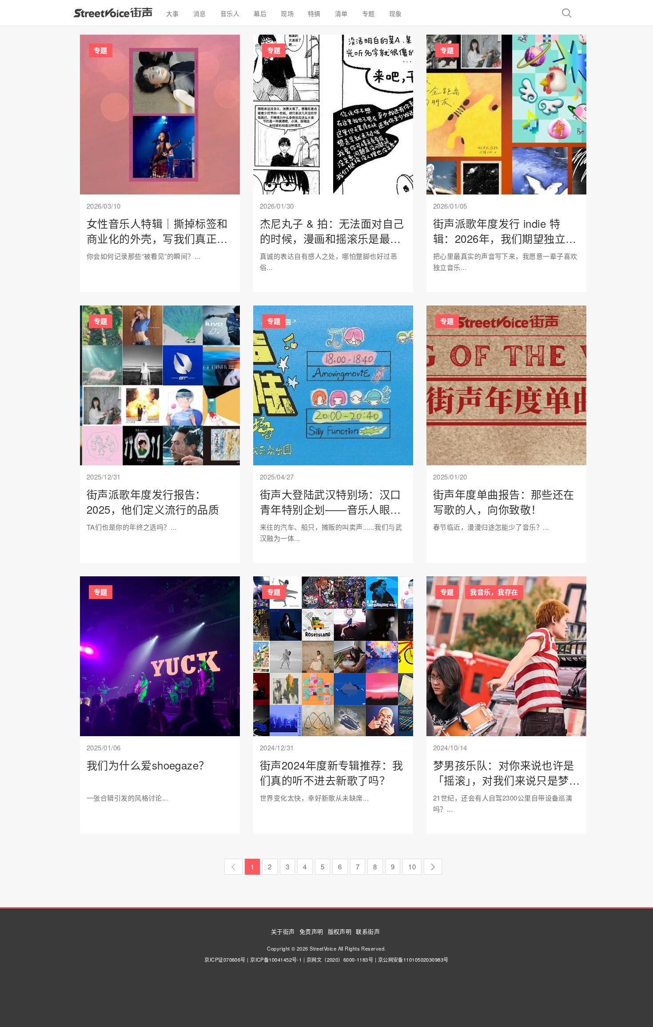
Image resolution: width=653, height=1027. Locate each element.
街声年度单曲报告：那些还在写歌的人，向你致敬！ (503, 501)
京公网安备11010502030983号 (413, 959)
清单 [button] (341, 13)
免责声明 (311, 931)
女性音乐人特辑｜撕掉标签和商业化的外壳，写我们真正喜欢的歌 (157, 238)
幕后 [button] (260, 13)
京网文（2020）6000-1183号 (340, 959)
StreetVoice (112, 12)
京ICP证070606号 (224, 959)
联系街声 (368, 931)
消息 (199, 13)
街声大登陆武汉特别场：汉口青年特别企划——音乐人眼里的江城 (330, 508)
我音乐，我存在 (494, 592)
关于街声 (283, 931)
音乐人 (229, 13)
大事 (172, 13)
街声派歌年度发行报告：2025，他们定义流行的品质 (153, 501)
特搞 (314, 13)
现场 (287, 13)
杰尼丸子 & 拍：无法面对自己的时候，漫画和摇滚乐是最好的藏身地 (332, 238)
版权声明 (340, 931)
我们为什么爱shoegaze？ (148, 765)
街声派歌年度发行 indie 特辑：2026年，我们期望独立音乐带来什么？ (505, 238)
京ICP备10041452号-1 (276, 959)
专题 (368, 13)
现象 (395, 13)
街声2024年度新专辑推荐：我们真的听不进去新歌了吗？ (331, 772)
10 (412, 866)
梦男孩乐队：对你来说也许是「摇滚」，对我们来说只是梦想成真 (503, 779)
